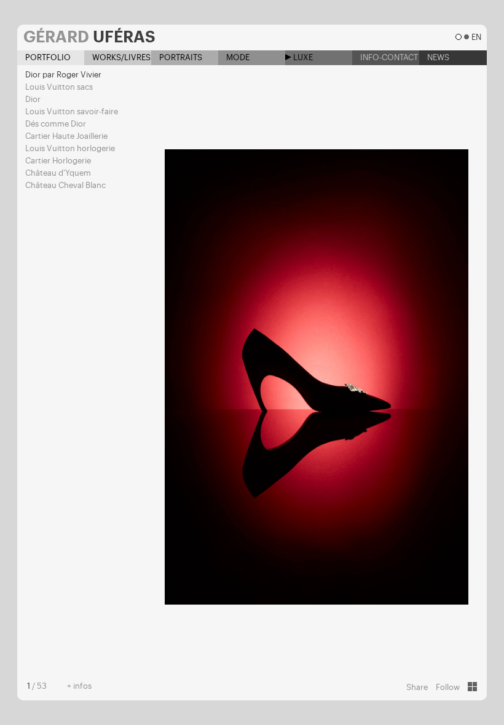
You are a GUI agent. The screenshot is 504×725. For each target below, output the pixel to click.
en (476, 37)
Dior (33, 99)
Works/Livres (120, 57)
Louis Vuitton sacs (59, 87)
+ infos (79, 686)
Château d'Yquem (58, 173)
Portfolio (47, 57)
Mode (237, 57)
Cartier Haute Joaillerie (66, 136)
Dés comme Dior (55, 124)
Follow (448, 687)
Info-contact (388, 57)
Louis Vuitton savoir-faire (71, 112)
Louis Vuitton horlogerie (70, 148)
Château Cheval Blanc (65, 185)
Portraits (179, 57)
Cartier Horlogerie (58, 161)
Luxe (302, 57)
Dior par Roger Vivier (63, 75)
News (437, 57)
